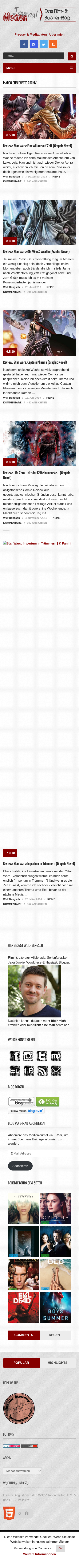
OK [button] (61, 1548)
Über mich (56, 34)
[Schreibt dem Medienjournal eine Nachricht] (56, 1076)
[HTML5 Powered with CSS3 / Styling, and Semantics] (20, 1519)
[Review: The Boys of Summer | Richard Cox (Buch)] (55, 1308)
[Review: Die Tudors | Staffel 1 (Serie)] (23, 1275)
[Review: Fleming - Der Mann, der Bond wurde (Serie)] (55, 1242)
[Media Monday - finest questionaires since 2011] (19, 1423)
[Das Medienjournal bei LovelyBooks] (29, 1076)
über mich (58, 1020)
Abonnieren (20, 1166)
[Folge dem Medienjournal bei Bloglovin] (26, 1113)
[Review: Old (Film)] (55, 1275)
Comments (23, 1335)
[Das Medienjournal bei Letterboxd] (14, 1076)
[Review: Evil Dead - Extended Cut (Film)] (23, 1308)
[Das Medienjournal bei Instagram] (28, 1061)
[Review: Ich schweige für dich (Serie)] (23, 1209)
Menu (10, 68)
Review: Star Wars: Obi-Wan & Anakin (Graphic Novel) (36, 252)
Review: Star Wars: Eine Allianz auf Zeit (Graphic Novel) (37, 146)
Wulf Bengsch (11, 176)
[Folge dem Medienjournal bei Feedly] (47, 1105)
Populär (21, 1362)
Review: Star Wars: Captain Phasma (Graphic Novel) (35, 362)
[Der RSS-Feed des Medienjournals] (42, 1076)
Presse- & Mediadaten (31, 34)
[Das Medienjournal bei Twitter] (41, 1061)
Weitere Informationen (39, 1554)
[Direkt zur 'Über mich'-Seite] (34, 1016)
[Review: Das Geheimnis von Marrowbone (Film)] (23, 1242)
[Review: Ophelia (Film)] (55, 1209)
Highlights (57, 1362)
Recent (55, 1335)
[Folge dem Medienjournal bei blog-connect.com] (21, 1105)
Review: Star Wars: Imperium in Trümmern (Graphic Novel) (39, 864)
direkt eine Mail (43, 1025)
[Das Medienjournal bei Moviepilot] (56, 1061)
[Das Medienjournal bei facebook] (14, 1061)
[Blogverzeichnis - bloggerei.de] (11, 1446)
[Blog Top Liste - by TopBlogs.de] (29, 1446)
